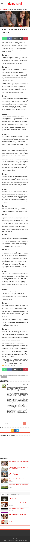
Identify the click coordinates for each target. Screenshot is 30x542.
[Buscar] (24, 423)
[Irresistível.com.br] (15, 3)
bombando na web (7, 375)
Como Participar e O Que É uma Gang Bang (17, 514)
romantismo (3, 376)
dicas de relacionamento (18, 375)
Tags (19, 494)
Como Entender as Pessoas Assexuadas (16, 508)
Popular (7, 494)
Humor (5, 9)
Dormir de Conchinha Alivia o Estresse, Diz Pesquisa (19, 461)
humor (26, 375)
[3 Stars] (5, 365)
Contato (8, 531)
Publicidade (3, 531)
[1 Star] (2, 365)
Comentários (13, 494)
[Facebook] (15, 430)
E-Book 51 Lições (15, 531)
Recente (2, 494)
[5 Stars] (8, 365)
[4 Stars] (7, 365)
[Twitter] (17, 430)
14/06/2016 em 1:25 (24, 384)
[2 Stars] (3, 365)
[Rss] (12, 430)
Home (2, 9)
